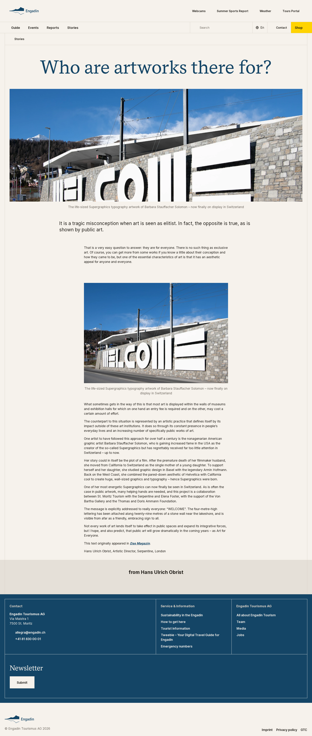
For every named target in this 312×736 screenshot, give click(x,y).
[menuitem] (33, 27)
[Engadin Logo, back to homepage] (30, 11)
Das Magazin (140, 543)
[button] (15, 27)
